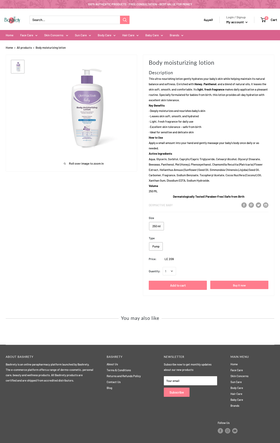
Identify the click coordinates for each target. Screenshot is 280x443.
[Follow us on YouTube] (235, 430)
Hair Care (128, 35)
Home (10, 35)
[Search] (125, 20)
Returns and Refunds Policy (124, 376)
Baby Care (152, 35)
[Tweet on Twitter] (258, 205)
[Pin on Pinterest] (251, 205)
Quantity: (154, 271)
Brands (174, 35)
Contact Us (114, 382)
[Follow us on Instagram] (227, 430)
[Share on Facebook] (244, 205)
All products (24, 47)
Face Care (26, 35)
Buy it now (239, 285)
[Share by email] (265, 205)
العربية (208, 20)
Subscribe (177, 392)
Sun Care (81, 35)
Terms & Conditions (119, 370)
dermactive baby (161, 205)
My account (235, 22)
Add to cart (178, 285)
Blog (109, 388)
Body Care (104, 35)
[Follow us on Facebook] (220, 430)
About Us (112, 364)
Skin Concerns (54, 35)
